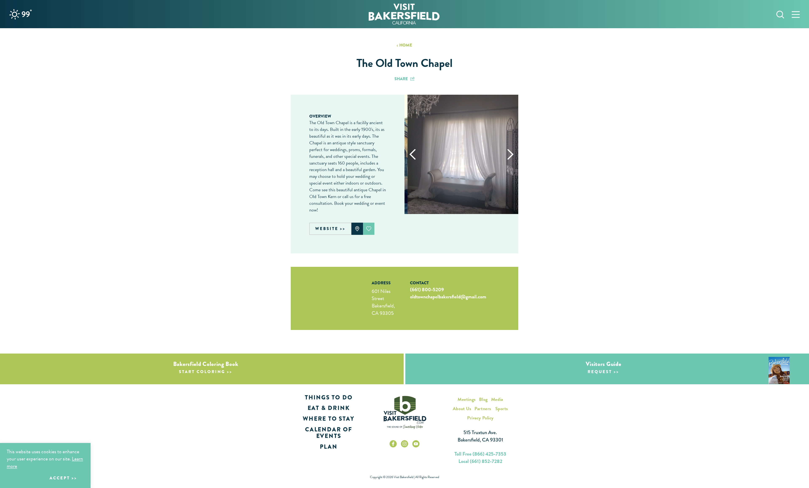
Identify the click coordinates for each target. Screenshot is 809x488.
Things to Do (329, 397)
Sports (501, 408)
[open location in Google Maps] (325, 298)
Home (405, 45)
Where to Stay (328, 418)
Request (600, 372)
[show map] (357, 229)
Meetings (466, 399)
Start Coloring (202, 372)
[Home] (404, 14)
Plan (328, 446)
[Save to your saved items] (369, 229)
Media (497, 399)
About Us (462, 408)
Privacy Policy (480, 417)
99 (26, 14)
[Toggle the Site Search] (780, 14)
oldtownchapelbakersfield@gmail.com (448, 297)
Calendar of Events (328, 432)
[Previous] (412, 154)
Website (326, 229)
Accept (60, 478)
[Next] (510, 154)
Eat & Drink (329, 408)
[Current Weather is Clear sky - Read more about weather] (14, 14)
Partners (482, 408)
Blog (483, 399)
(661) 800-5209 (427, 289)
